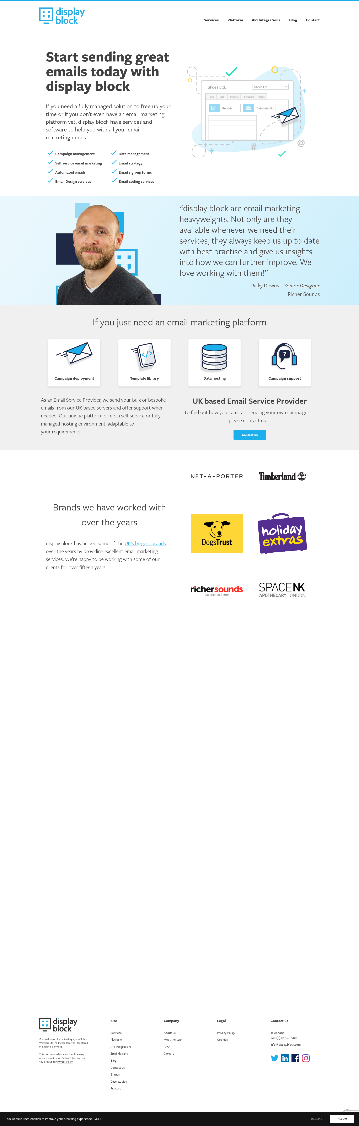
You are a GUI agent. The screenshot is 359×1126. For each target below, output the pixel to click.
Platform (235, 20)
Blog (293, 20)
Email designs (119, 1053)
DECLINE (316, 1118)
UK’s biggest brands (145, 543)
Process (116, 1088)
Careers (169, 1053)
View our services (179, 947)
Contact (313, 20)
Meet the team (173, 1039)
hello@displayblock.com (84, 873)
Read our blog (179, 955)
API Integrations (266, 20)
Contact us (250, 434)
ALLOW (342, 1118)
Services (211, 20)
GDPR (98, 1119)
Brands (115, 1074)
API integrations (121, 1046)
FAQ (167, 1046)
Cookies (222, 1039)
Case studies (119, 1081)
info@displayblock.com (285, 1044)
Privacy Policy (65, 1061)
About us (179, 964)
